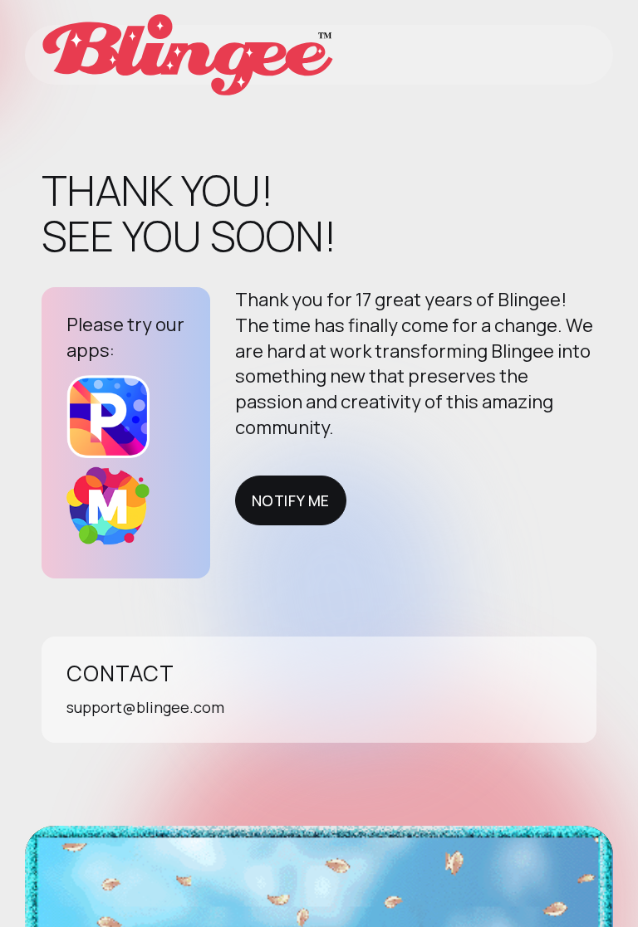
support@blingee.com (145, 707)
